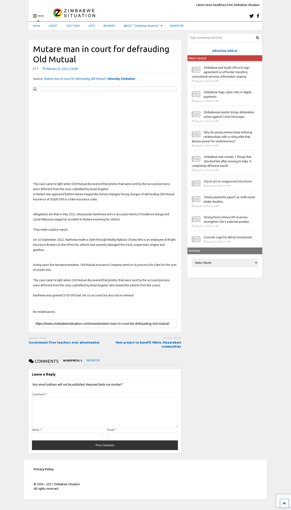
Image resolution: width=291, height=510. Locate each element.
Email (111, 429)
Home (36, 25)
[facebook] (258, 16)
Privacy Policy (44, 469)
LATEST (53, 25)
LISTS (92, 25)
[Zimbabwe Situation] (75, 16)
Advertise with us (224, 50)
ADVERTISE (177, 25)
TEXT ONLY (73, 25)
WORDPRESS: (72, 360)
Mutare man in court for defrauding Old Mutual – (89, 78)
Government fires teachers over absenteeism (64, 342)
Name (37, 429)
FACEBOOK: (93, 360)
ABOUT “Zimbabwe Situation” (141, 25)
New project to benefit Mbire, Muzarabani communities (148, 344)
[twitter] (251, 16)
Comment (39, 394)
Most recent (197, 58)
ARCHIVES (109, 25)
